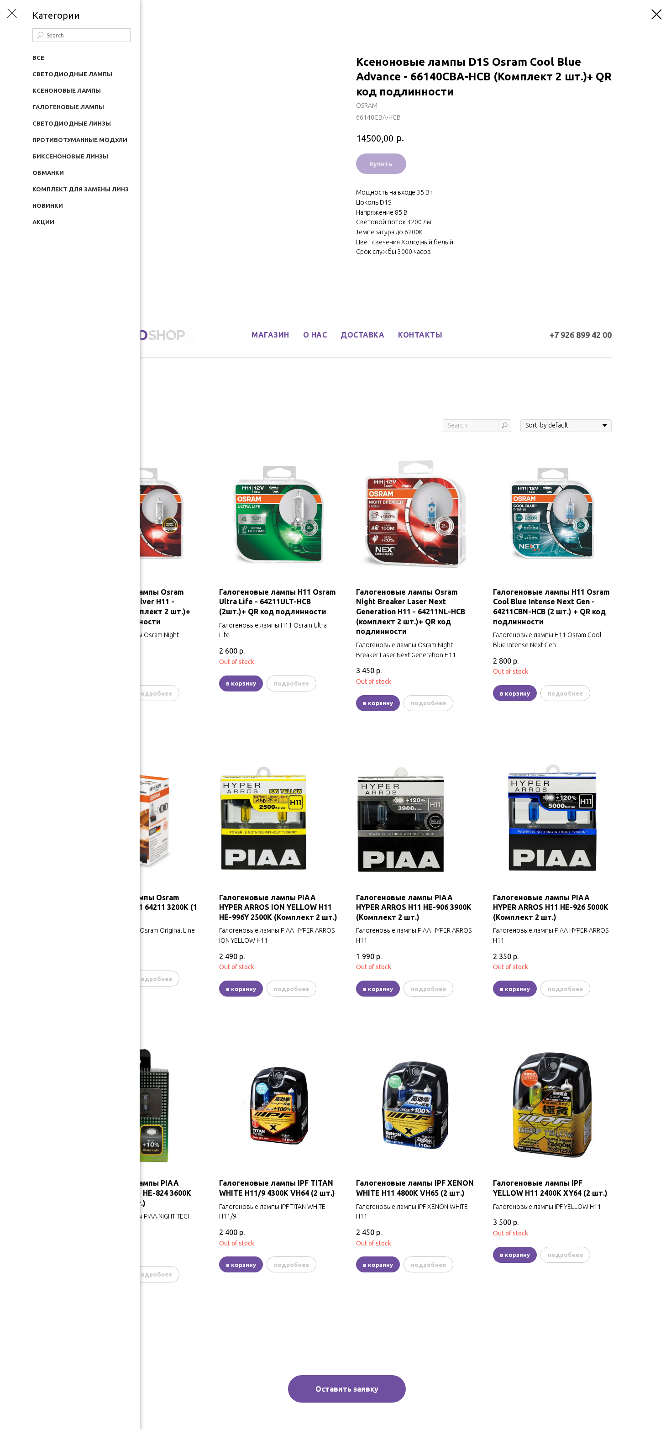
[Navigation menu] (11, 13)
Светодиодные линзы (71, 123)
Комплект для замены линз (80, 189)
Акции (43, 222)
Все (38, 57)
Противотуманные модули (79, 140)
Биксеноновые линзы (70, 156)
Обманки (48, 172)
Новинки (47, 205)
